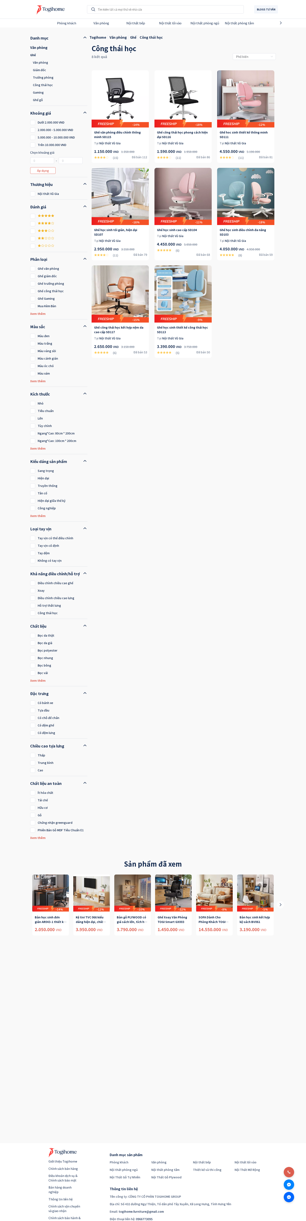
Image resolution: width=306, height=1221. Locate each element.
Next (287, 23)
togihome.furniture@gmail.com (141, 1211)
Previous (18, 23)
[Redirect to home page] (49, 9)
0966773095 (144, 1219)
